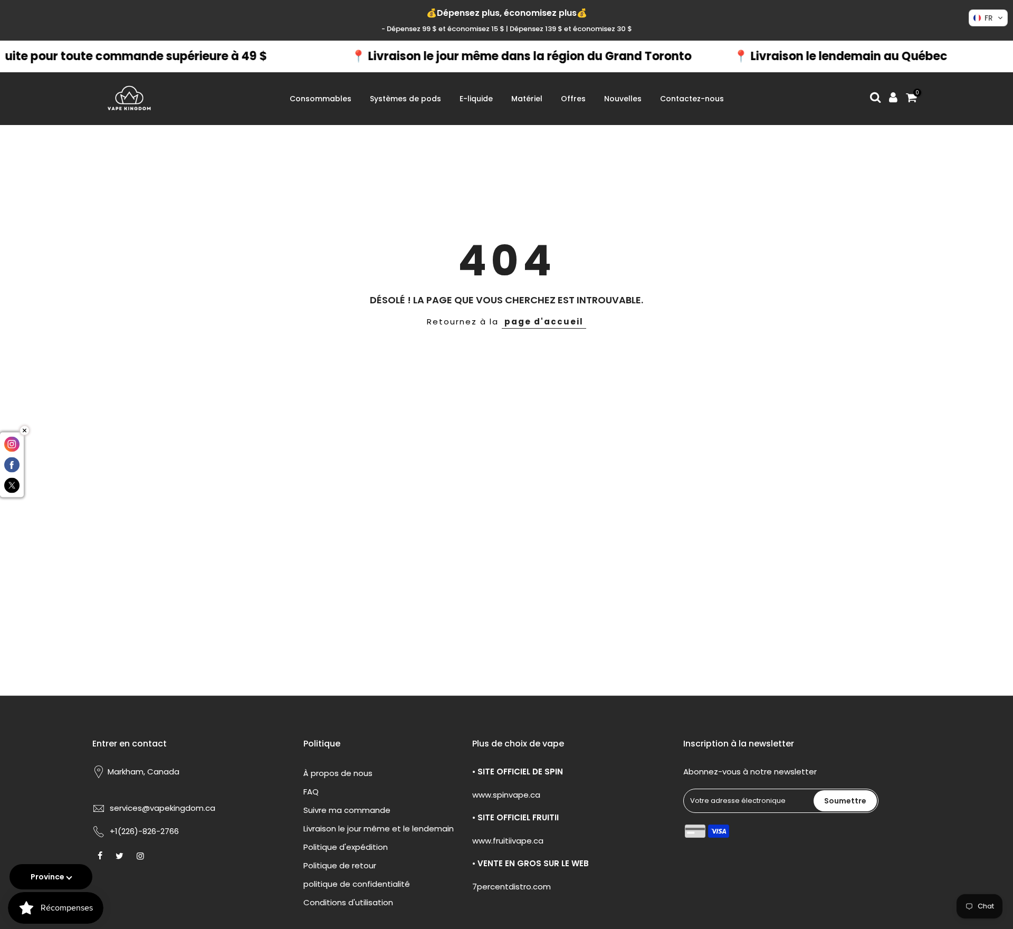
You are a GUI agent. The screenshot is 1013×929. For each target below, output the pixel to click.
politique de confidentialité (356, 883)
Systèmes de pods (405, 98)
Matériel (526, 98)
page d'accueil (544, 321)
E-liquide (476, 98)
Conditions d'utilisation (348, 902)
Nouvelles (623, 98)
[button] (988, 17)
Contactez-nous (692, 98)
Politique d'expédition (345, 847)
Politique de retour (339, 865)
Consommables (320, 98)
